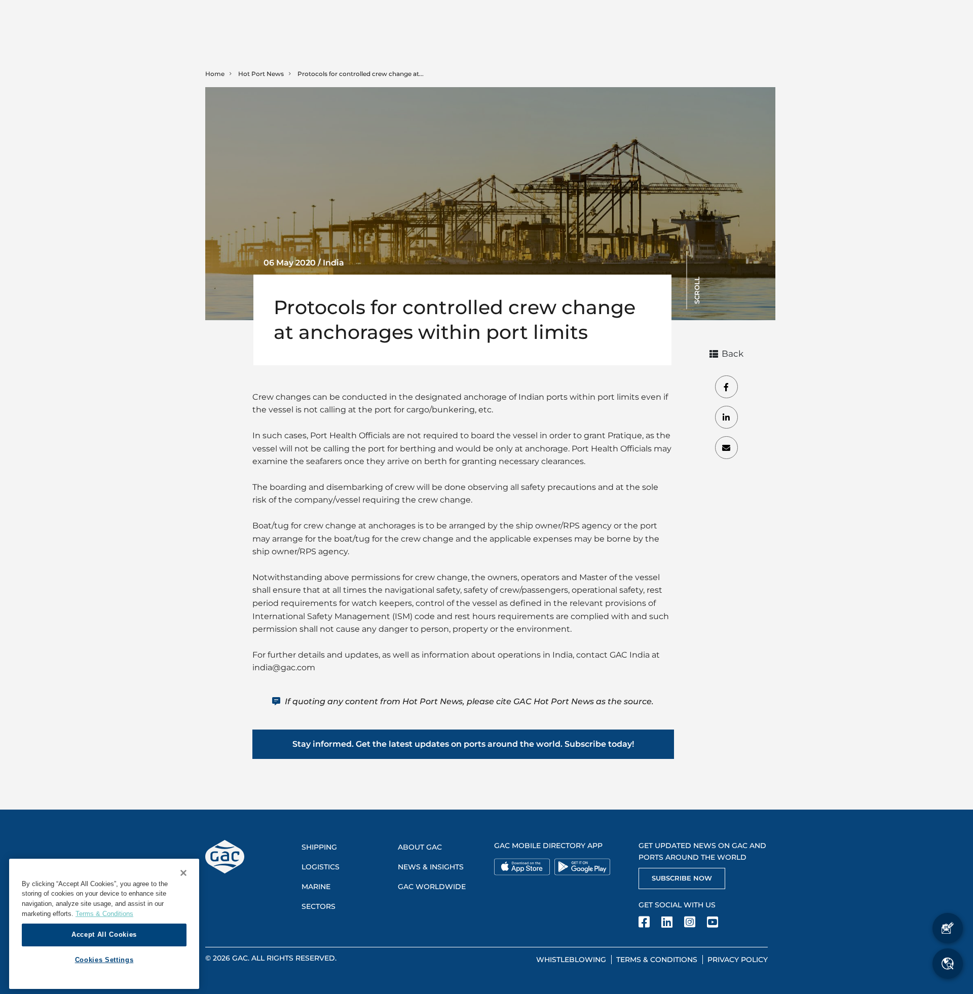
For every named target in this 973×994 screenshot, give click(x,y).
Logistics (321, 866)
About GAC (420, 847)
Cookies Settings (104, 960)
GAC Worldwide (432, 886)
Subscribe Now (682, 878)
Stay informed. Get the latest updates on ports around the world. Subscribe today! (463, 744)
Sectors (318, 906)
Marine (316, 886)
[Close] (183, 873)
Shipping (319, 847)
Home (214, 74)
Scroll (697, 290)
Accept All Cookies (104, 934)
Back (732, 354)
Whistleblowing (571, 959)
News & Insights (431, 866)
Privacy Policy (737, 959)
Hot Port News (261, 74)
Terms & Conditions (656, 959)
